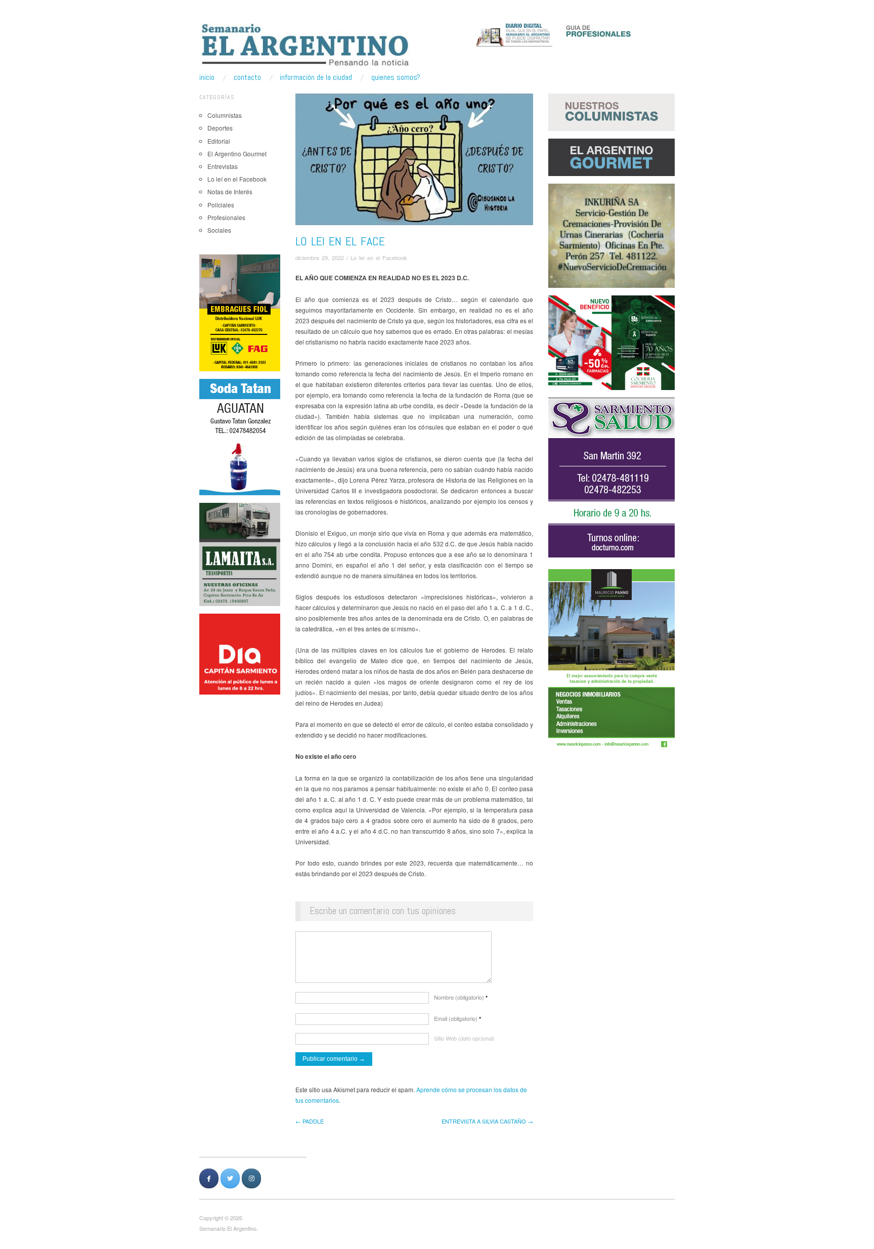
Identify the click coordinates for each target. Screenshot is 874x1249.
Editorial (218, 141)
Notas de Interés (229, 191)
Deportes (220, 127)
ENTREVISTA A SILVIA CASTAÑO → (487, 1121)
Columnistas (224, 115)
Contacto (247, 77)
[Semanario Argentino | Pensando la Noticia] (306, 44)
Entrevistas (222, 166)
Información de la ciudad (316, 77)
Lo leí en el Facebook (237, 179)
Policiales (220, 204)
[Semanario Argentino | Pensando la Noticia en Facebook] (209, 1178)
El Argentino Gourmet (237, 153)
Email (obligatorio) (457, 1018)
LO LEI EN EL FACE (340, 241)
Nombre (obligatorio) (461, 997)
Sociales (219, 230)
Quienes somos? (395, 77)
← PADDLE (309, 1121)
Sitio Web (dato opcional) (464, 1038)
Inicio (206, 77)
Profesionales (226, 217)
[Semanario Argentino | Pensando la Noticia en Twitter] (230, 1178)
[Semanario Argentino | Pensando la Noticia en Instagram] (251, 1178)
